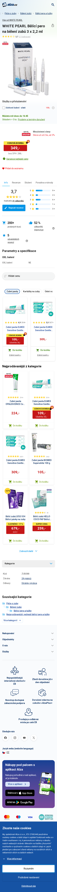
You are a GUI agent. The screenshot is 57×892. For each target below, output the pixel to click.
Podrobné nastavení (28, 877)
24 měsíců (26, 578)
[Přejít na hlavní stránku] (9, 4)
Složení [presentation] (28, 182)
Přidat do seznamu (14, 168)
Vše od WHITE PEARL (12, 20)
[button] (28, 633)
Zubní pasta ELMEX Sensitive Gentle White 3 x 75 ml (43, 329)
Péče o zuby (10, 13)
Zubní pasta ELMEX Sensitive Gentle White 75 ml (15, 329)
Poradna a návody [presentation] (44, 182)
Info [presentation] (6, 182)
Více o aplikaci (15, 784)
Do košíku (17, 425)
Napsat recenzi (16, 208)
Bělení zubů (25, 13)
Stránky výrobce (29, 583)
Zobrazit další (26, 551)
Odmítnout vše (28, 886)
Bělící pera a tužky (43, 13)
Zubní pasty (15, 355)
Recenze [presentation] (16, 182)
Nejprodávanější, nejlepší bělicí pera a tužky (28, 614)
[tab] (6, 182)
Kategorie (10, 563)
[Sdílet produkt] (53, 25)
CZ (8, 752)
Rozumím (29, 868)
